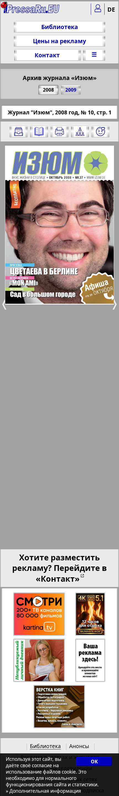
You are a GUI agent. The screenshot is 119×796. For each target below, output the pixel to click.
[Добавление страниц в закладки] (100, 131)
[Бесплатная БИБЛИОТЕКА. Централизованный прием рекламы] (31, 11)
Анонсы (79, 746)
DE (111, 9)
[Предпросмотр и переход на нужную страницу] (39, 131)
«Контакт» (58, 578)
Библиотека (59, 27)
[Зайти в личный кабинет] (98, 9)
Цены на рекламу (59, 41)
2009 (70, 90)
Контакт (47, 55)
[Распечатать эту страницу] (59, 131)
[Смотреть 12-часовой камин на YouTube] (90, 614)
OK (94, 761)
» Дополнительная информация (43, 791)
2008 (48, 90)
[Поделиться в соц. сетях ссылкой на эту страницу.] (80, 131)
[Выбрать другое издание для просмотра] (18, 131)
